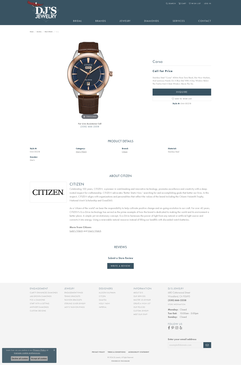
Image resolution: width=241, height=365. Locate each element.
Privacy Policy (98, 352)
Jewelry (125, 20)
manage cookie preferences (27, 353)
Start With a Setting (39, 303)
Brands (100, 20)
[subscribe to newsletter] (207, 345)
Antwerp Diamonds (39, 307)
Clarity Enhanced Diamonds (44, 292)
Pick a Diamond (37, 300)
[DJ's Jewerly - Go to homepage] (47, 12)
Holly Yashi (104, 303)
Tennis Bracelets (72, 296)
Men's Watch (49, 32)
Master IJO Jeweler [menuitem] (142, 300)
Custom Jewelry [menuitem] (141, 311)
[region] (90, 78)
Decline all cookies (20, 358)
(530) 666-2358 (89, 126)
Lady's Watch (76, 231)
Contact (204, 20)
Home (31, 32)
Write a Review (120, 265)
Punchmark (125, 361)
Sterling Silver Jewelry (75, 303)
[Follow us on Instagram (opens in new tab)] (176, 327)
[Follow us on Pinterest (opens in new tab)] (172, 327)
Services (179, 20)
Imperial (102, 307)
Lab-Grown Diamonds (40, 296)
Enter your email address (182, 339)
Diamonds (151, 20)
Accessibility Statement (138, 352)
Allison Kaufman (107, 292)
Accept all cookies (39, 358)
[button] (171, 3)
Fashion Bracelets (73, 300)
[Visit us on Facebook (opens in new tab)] (169, 327)
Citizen (124, 151)
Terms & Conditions (117, 352)
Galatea (103, 300)
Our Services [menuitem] (139, 296)
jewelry (39, 32)
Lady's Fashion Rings (74, 307)
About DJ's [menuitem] (138, 292)
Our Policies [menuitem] (139, 307)
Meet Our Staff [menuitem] (140, 314)
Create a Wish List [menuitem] (141, 303)
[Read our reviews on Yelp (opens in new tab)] (181, 327)
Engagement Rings (73, 292)
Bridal (77, 20)
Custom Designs (38, 311)
